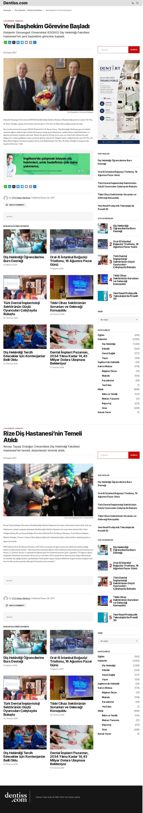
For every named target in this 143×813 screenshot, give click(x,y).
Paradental (108, 380)
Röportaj (106, 403)
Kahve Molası (105, 366)
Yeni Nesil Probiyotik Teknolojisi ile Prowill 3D (125, 296)
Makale (106, 376)
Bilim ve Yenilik (109, 394)
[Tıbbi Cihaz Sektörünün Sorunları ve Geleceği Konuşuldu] (71, 287)
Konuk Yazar (104, 412)
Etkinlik (105, 349)
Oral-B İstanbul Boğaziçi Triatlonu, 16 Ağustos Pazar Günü (126, 244)
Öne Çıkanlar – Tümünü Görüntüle (28, 10)
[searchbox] (112, 49)
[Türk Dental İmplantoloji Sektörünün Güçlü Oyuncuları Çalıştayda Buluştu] (25, 287)
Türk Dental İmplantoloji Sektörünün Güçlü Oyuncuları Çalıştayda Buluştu (124, 262)
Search (133, 50)
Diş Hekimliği (9, 21)
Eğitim (101, 335)
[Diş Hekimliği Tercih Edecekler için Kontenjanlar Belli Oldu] (25, 336)
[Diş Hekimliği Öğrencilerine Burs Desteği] (25, 241)
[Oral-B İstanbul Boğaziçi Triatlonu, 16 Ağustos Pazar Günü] (71, 241)
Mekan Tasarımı (110, 399)
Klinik (100, 389)
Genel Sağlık (108, 353)
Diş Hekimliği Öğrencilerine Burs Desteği (124, 228)
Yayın (105, 358)
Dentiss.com (15, 2)
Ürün (104, 408)
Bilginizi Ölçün (109, 371)
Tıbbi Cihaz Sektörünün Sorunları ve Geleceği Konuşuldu (126, 279)
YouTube (106, 385)
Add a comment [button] (16, 205)
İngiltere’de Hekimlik (108, 362)
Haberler (19, 21)
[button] (133, 3)
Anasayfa (7, 10)
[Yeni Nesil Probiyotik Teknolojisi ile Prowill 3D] (103, 296)
